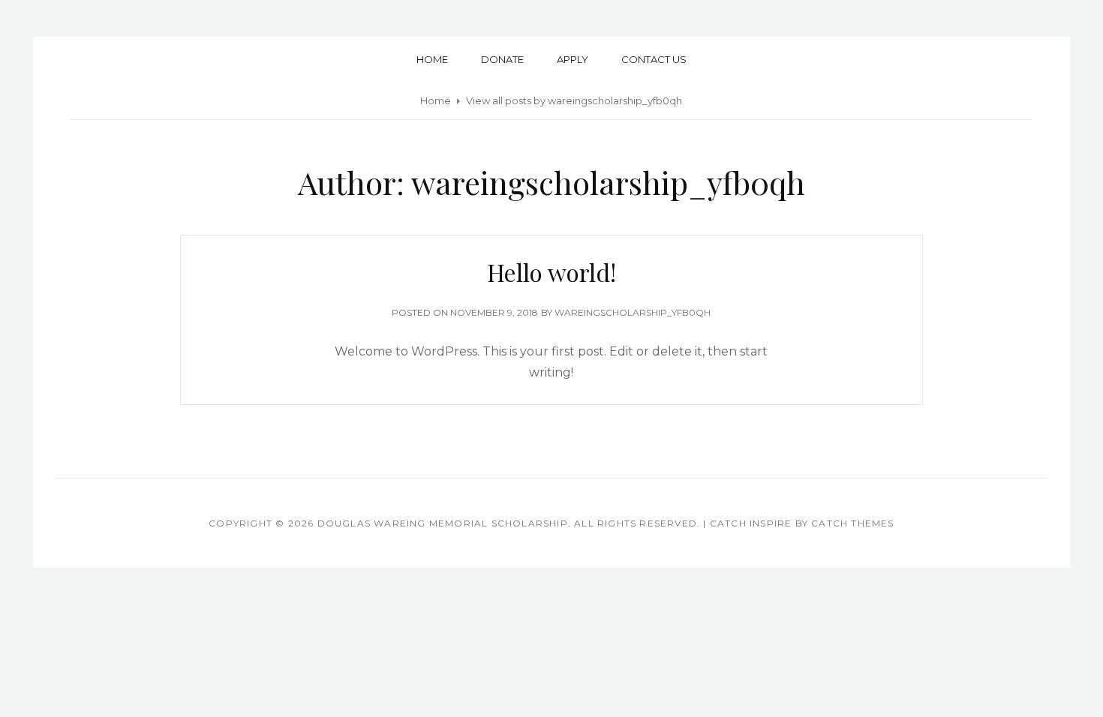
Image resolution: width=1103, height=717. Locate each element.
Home (432, 59)
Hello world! (551, 272)
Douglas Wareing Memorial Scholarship (442, 523)
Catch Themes (852, 523)
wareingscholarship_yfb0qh (633, 312)
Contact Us (654, 59)
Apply (572, 59)
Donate (502, 59)
